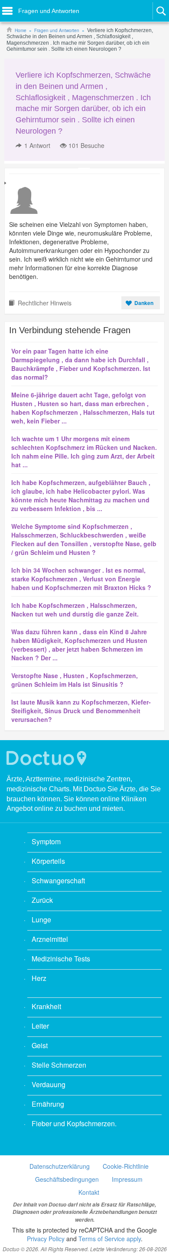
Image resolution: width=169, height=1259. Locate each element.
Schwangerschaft (58, 880)
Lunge (41, 920)
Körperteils (48, 861)
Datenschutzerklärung (59, 1166)
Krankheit (46, 1006)
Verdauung (48, 1084)
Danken (143, 303)
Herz (40, 978)
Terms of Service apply (109, 1238)
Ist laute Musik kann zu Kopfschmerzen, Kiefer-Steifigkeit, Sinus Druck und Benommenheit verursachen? (81, 711)
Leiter (40, 1026)
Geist (40, 1045)
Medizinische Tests (61, 959)
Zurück (42, 900)
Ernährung (48, 1104)
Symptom (46, 841)
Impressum (127, 1179)
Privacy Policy (46, 1238)
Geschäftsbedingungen (67, 1179)
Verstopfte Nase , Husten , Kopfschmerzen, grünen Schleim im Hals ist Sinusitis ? (74, 680)
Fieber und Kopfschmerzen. (74, 1123)
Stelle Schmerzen (59, 1065)
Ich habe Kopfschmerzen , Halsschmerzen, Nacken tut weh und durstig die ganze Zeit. (75, 609)
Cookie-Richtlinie (126, 1166)
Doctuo (47, 758)
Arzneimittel (50, 939)
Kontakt (88, 1192)
